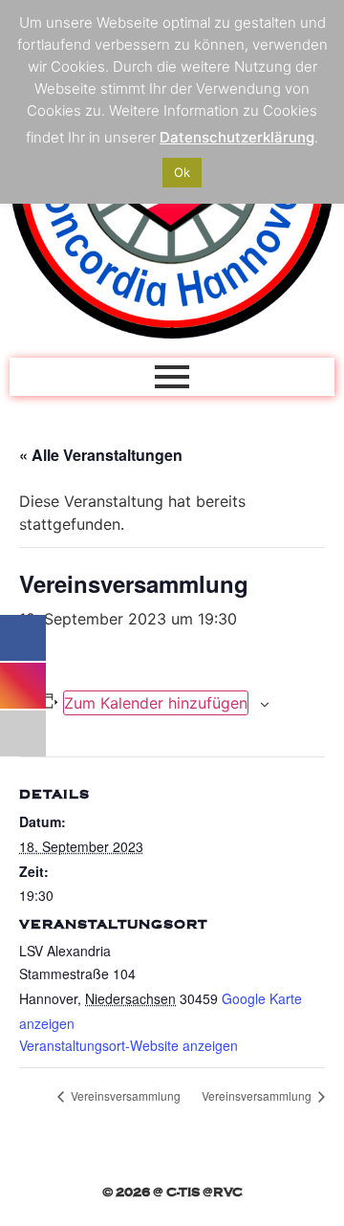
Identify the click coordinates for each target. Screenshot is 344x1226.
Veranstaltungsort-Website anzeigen (128, 1045)
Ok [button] (182, 172)
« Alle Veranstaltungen (101, 455)
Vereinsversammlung (124, 1095)
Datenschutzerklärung (237, 137)
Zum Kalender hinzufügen (155, 702)
